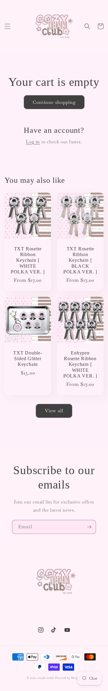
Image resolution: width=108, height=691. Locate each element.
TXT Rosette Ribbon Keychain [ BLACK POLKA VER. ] (80, 260)
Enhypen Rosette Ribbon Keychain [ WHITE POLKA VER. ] (80, 364)
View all (54, 410)
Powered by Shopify (68, 677)
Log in (33, 141)
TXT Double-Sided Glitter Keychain (27, 358)
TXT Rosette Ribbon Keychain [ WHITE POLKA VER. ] (28, 260)
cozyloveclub (45, 677)
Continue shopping (54, 102)
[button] (7, 26)
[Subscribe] (89, 527)
